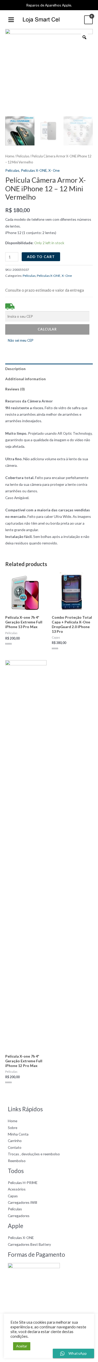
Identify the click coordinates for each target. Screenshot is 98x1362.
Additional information (25, 379)
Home (9, 156)
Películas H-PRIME (22, 1182)
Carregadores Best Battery (29, 1244)
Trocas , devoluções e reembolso (34, 1154)
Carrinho (15, 1140)
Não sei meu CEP (20, 340)
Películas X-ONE (34, 170)
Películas (22, 156)
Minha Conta (18, 1134)
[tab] (49, 369)
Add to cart (41, 256)
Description (15, 368)
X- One (54, 170)
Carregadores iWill (22, 1202)
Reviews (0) (15, 389)
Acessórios (17, 1189)
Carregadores (19, 1215)
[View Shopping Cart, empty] (88, 19)
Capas (13, 1196)
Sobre (12, 1127)
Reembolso (17, 1160)
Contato (14, 1147)
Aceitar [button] (21, 1346)
